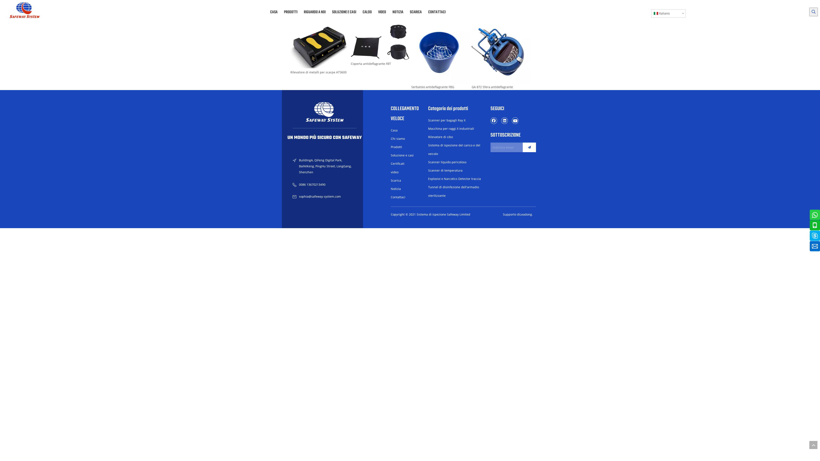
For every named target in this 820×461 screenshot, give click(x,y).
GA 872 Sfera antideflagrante (492, 87)
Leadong (526, 214)
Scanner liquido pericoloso (447, 162)
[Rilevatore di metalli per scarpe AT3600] (319, 46)
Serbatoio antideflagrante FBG (432, 87)
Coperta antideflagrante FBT (371, 64)
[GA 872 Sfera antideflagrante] (501, 54)
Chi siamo (398, 139)
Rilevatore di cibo (440, 137)
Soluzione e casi (402, 155)
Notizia (396, 189)
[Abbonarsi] (529, 147)
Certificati (397, 164)
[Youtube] (515, 120)
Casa (394, 130)
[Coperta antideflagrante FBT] (380, 42)
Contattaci (398, 197)
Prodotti (396, 147)
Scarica (396, 180)
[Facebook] (494, 120)
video (394, 172)
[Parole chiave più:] (813, 12)
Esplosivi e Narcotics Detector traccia (454, 179)
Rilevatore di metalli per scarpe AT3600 (318, 72)
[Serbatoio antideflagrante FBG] (440, 54)
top (813, 445)
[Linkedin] (504, 120)
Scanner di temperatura (445, 170)
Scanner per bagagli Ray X (447, 120)
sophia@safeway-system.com (320, 196)
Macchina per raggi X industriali (451, 129)
